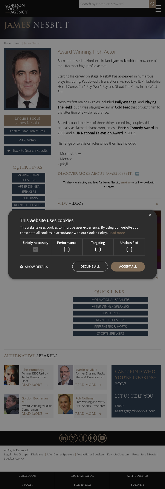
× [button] (149, 215)
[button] (34, 266)
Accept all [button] (128, 267)
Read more (117, 233)
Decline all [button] (90, 267)
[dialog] (82, 244)
